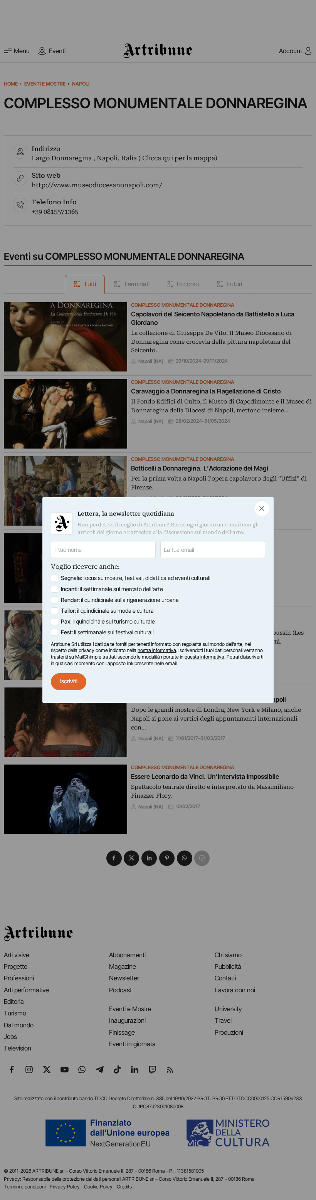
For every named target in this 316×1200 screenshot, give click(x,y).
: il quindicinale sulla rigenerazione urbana (120, 600)
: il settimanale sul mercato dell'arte (112, 589)
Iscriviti (68, 681)
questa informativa (204, 657)
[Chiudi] (262, 508)
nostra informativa (157, 650)
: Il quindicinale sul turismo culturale (108, 621)
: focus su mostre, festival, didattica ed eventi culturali (135, 578)
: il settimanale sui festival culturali (107, 632)
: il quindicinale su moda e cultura (107, 610)
